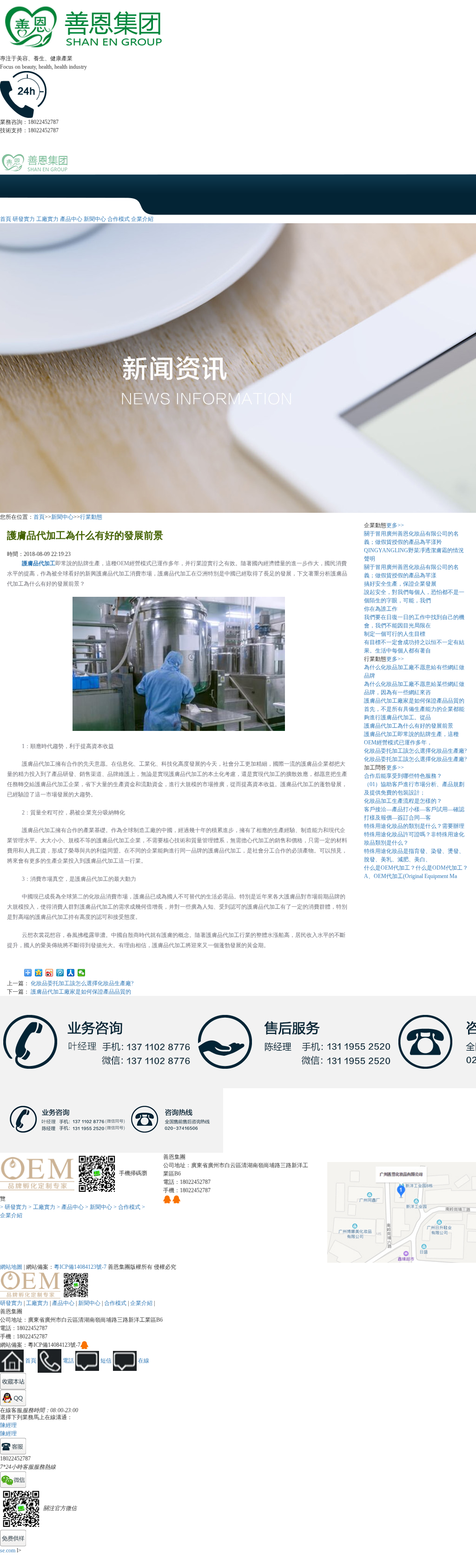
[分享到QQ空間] (39, 972)
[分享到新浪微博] (49, 972)
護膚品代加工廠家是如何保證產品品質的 (81, 991)
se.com (7, 1550)
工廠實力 (47, 219)
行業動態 (91, 517)
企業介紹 (142, 219)
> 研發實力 (13, 1207)
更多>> (395, 525)
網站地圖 (11, 1267)
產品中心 (71, 219)
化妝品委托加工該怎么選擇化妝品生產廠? (82, 983)
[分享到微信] (82, 972)
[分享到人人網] (71, 972)
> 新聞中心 (98, 1207)
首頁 (5, 219)
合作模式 (118, 219)
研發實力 (24, 219)
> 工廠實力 (41, 1207)
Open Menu (464, 167)
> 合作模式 (126, 1207)
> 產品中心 (70, 1207)
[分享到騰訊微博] (60, 972)
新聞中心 (95, 219)
